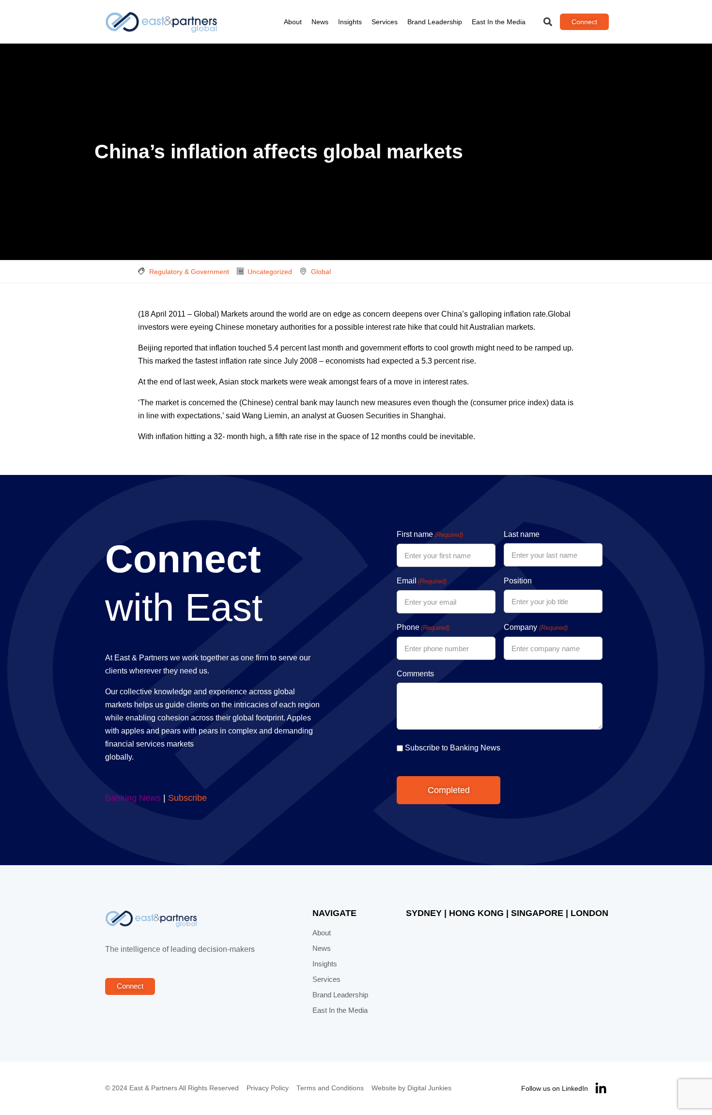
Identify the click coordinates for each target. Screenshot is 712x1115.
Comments (415, 674)
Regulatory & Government (189, 271)
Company (535, 627)
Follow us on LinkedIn (554, 1088)
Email (422, 581)
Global (321, 271)
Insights (350, 22)
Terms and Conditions (330, 1088)
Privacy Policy (268, 1088)
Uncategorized (270, 271)
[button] (548, 22)
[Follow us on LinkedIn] (601, 1089)
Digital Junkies (429, 1088)
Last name (522, 534)
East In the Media (499, 22)
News (319, 22)
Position (518, 581)
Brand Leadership (434, 22)
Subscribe (187, 798)
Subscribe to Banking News (452, 748)
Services (384, 22)
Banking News (133, 798)
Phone (423, 627)
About (293, 22)
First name (430, 534)
